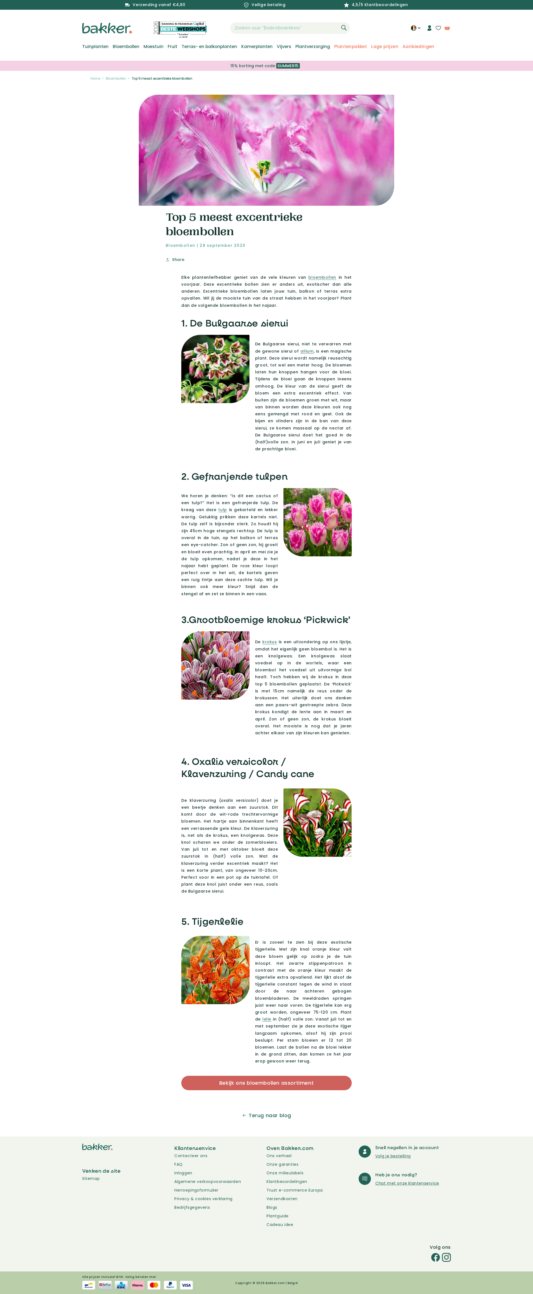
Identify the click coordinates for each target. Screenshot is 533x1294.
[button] (220, 28)
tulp (222, 509)
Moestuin (154, 46)
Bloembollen (126, 46)
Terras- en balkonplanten (209, 46)
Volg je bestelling (393, 1156)
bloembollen (322, 277)
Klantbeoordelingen (286, 1181)
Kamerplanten (257, 46)
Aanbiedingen (418, 46)
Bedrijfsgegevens (192, 1207)
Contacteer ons (190, 1156)
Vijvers (284, 46)
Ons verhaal (279, 1156)
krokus (269, 642)
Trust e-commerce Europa (295, 1190)
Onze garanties (282, 1164)
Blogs (271, 1207)
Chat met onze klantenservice (407, 1183)
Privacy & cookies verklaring (203, 1199)
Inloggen (183, 1173)
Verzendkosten (282, 1199)
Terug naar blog (270, 1115)
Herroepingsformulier (196, 1190)
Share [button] (178, 259)
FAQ (178, 1164)
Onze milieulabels (284, 1173)
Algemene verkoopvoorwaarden (207, 1181)
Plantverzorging (312, 46)
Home (95, 78)
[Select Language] (416, 30)
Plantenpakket (350, 46)
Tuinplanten (95, 46)
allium (307, 351)
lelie (266, 1019)
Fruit (172, 46)
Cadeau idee (279, 1224)
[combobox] (290, 28)
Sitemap (91, 1178)
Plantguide (277, 1216)
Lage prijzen (384, 46)
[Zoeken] (344, 28)
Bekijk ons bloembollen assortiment (266, 1082)
